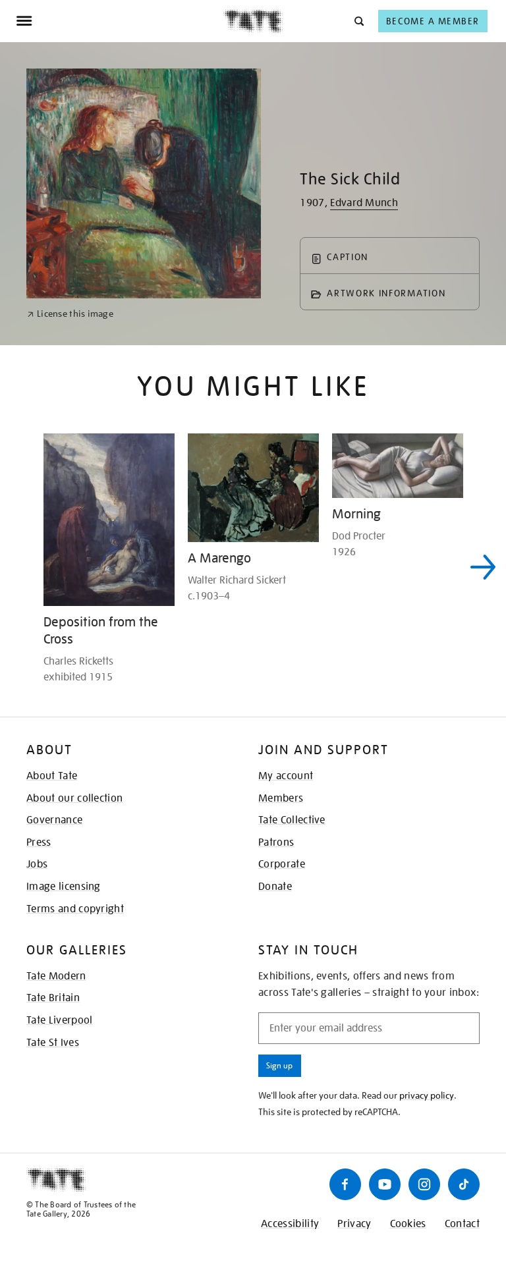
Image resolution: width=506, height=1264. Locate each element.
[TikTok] (464, 1184)
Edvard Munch (364, 202)
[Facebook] (345, 1184)
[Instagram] (424, 1184)
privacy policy (426, 1095)
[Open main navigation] (119, 21)
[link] (70, 313)
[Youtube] (385, 1184)
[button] (358, 21)
